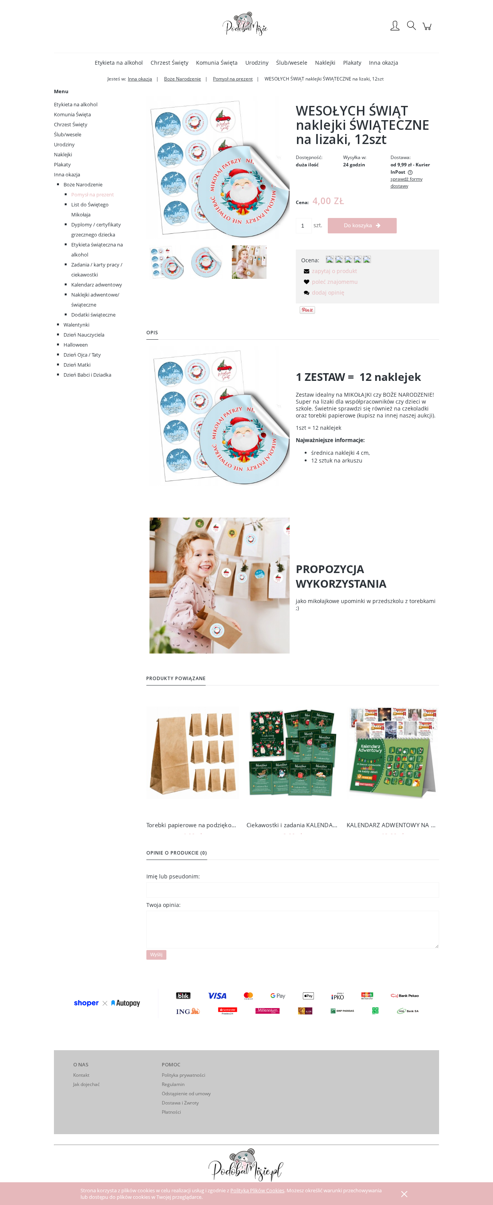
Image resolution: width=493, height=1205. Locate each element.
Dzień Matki (77, 364)
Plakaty (62, 164)
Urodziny (64, 144)
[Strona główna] (246, 26)
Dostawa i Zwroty (180, 1102)
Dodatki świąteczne (93, 314)
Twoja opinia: (163, 904)
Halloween (76, 344)
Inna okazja (67, 174)
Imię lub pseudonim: (173, 876)
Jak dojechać (86, 1084)
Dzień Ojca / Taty (82, 354)
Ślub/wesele (67, 134)
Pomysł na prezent (92, 194)
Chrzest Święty (70, 124)
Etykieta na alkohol (75, 104)
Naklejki (63, 154)
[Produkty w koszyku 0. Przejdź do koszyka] (428, 30)
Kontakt (81, 1075)
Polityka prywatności (183, 1075)
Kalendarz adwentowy (96, 284)
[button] (329, 271)
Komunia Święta (72, 114)
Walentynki (76, 324)
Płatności (171, 1112)
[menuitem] (119, 62)
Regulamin (173, 1084)
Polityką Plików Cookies (257, 1190)
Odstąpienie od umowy (186, 1093)
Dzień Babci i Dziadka (87, 374)
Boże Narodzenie (83, 184)
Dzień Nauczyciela (84, 334)
